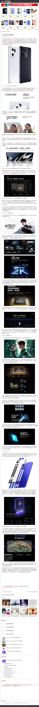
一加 (18, 570)
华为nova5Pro (22, 685)
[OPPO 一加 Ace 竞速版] (26, 22)
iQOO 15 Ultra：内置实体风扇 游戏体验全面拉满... (13, 637)
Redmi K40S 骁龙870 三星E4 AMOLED (7, 15)
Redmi (3, 213)
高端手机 (18, 427)
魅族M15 (8, 685)
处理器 (5, 112)
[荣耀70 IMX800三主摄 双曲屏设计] (19, 11)
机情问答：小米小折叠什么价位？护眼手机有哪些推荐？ (15, 616)
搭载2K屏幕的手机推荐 (33, 591)
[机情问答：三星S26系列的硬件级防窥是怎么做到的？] (4, 648)
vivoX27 (28, 685)
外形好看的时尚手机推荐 (7, 663)
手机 (13, 38)
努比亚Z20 (15, 685)
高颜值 (17, 209)
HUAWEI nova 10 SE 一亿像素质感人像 (14, 26)
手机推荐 (8, 31)
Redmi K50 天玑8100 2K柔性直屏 (28, 15)
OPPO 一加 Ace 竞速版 (26, 26)
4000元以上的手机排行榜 (9, 634)
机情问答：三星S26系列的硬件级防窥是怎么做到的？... (14, 647)
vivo (11, 568)
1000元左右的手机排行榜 (9, 623)
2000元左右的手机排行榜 (9, 627)
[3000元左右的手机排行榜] (4, 631)
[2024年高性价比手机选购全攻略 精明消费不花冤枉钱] (4, 652)
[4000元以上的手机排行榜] (4, 635)
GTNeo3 (18, 685)
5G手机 (26, 685)
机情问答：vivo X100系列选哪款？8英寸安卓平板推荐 (32, 616)
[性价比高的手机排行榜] (6, 1)
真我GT (6, 451)
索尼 (18, 400)
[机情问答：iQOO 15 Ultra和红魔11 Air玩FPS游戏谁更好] (4, 641)
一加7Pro (2, 684)
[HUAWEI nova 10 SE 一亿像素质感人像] (12, 22)
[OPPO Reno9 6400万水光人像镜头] (34, 11)
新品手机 (27, 38)
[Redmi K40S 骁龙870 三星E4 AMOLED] (4, 11)
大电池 (17, 332)
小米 (3, 307)
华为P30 (29, 684)
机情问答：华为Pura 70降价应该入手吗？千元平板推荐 (6, 616)
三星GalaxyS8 (9, 684)
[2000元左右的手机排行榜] (4, 628)
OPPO (3, 85)
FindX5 (26, 684)
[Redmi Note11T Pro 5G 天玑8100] (19, 22)
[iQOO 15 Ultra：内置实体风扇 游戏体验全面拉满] (4, 638)
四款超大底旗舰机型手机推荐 (8, 668)
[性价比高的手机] (19, 5)
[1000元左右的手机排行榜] (4, 624)
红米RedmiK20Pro (17, 684)
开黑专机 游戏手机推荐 (8, 591)
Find (5, 85)
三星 (14, 235)
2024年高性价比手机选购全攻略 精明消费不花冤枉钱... (14, 651)
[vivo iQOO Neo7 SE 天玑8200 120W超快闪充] (4, 22)
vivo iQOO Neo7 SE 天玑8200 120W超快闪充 (7, 26)
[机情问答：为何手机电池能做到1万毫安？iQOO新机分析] (4, 645)
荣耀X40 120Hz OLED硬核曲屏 (13, 15)
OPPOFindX (34, 684)
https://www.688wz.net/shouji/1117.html (9, 587)
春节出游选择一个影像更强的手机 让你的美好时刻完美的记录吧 (24, 616)
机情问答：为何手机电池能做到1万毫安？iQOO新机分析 (6, 607)
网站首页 (4, 31)
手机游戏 (22, 307)
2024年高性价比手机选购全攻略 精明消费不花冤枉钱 (14, 660)
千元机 (13, 684)
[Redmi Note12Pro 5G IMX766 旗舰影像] (34, 22)
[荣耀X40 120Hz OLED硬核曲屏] (12, 11)
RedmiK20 (23, 684)
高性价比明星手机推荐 (7, 675)
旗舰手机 (29, 90)
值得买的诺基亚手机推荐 (7, 670)
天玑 (14, 40)
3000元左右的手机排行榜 (9, 630)
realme (3, 451)
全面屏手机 (4, 685)
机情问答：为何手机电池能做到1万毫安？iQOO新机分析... (14, 644)
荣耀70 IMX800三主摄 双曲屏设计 (20, 15)
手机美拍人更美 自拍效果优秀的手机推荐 (10, 665)
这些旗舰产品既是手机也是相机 (8, 673)
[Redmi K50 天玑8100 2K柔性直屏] (26, 11)
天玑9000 (11, 40)
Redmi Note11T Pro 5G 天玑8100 (20, 26)
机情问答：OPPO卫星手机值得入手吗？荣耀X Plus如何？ (15, 607)
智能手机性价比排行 (17, 586)
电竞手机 (27, 456)
